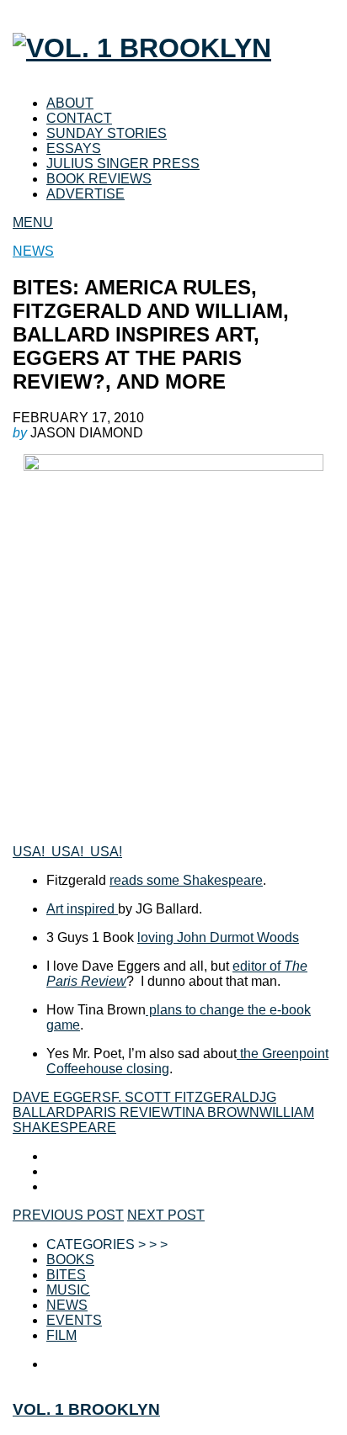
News (33, 251)
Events (74, 1320)
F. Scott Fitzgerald (185, 1097)
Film (61, 1335)
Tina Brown (216, 1112)
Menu (33, 222)
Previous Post (68, 1215)
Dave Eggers (62, 1097)
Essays (73, 148)
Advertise (85, 194)
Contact (79, 118)
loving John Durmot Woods (218, 937)
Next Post (166, 1215)
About (69, 103)
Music (68, 1290)
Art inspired (82, 909)
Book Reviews (99, 179)
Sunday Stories (106, 133)
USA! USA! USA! (67, 852)
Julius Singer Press (123, 163)
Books (70, 1259)
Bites (66, 1275)
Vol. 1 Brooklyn (86, 1409)
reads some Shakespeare (186, 880)
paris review (125, 1112)
